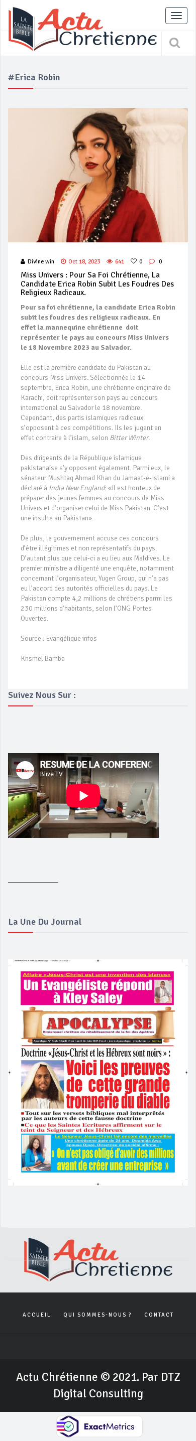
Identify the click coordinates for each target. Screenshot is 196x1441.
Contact (159, 1315)
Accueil (37, 1315)
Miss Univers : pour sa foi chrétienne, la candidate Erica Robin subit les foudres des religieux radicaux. (97, 284)
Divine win (41, 261)
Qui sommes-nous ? (97, 1315)
